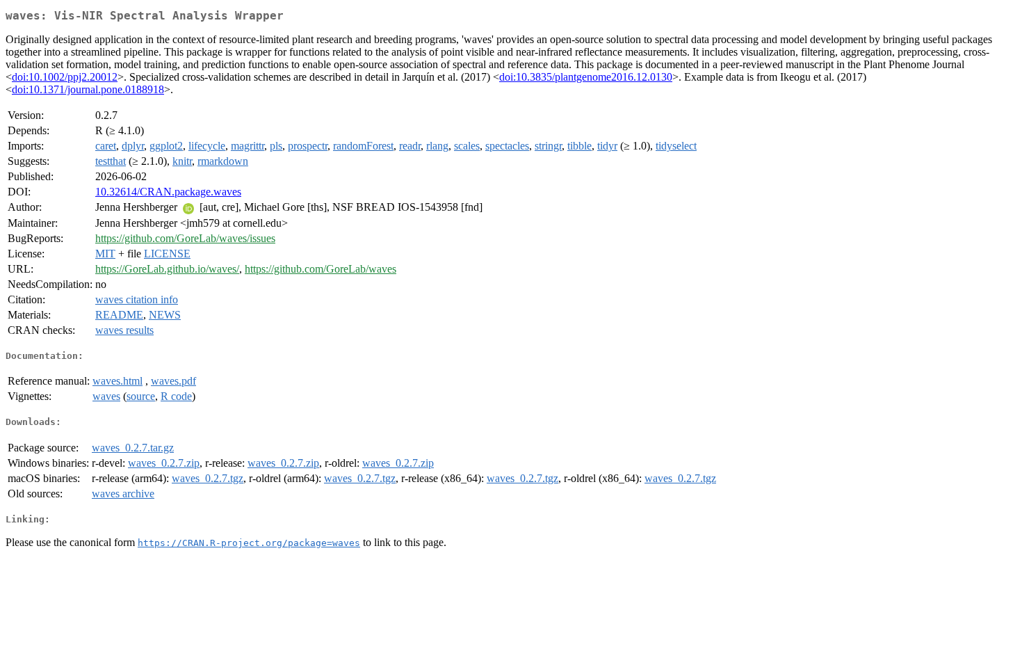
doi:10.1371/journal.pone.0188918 (88, 89)
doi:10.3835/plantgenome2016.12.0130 (585, 77)
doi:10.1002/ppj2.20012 (64, 77)
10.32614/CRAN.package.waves (168, 192)
